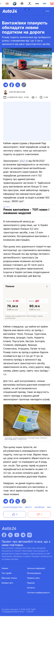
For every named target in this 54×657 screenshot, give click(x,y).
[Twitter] (10, 535)
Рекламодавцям (34, 573)
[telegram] (5, 85)
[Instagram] (29, 535)
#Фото (28, 507)
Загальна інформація (36, 568)
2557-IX (24, 161)
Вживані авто (7, 583)
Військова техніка (9, 578)
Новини (5, 568)
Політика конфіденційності (38, 593)
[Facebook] (4, 535)
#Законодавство (12, 507)
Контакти (31, 588)
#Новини (40, 507)
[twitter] (17, 85)
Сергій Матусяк (17, 92)
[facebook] (11, 85)
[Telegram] (23, 535)
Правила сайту (33, 578)
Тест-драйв (7, 573)
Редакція (31, 583)
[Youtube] (16, 535)
